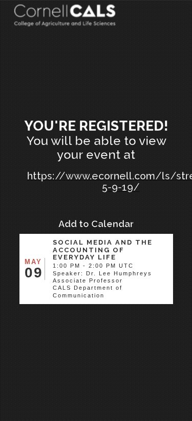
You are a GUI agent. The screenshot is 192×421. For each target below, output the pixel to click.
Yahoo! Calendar (98, 313)
